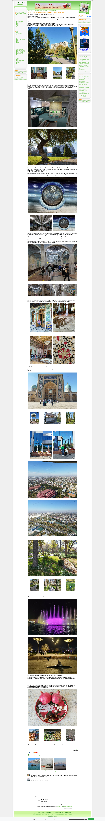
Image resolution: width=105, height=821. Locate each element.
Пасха (17, 59)
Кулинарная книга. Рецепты (21, 13)
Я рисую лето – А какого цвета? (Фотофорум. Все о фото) (83, 65)
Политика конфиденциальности (52, 816)
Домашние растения (19, 30)
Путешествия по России (20, 51)
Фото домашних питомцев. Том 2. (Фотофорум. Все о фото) (84, 63)
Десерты (17, 25)
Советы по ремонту (19, 11)
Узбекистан (32, 755)
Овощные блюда (19, 22)
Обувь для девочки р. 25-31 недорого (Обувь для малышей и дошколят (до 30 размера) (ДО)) (84, 91)
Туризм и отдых (19, 43)
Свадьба (17, 58)
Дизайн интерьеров (19, 10)
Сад (17, 35)
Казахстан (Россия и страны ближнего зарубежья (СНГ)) (83, 56)
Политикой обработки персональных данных (78, 819)
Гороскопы (50, 812)
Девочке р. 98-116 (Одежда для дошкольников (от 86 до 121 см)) (84, 93)
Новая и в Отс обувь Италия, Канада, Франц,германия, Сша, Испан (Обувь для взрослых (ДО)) (84, 79)
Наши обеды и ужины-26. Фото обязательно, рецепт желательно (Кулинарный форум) (84, 69)
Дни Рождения (18, 61)
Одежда (17, 40)
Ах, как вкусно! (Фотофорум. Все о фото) (84, 66)
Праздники (18, 57)
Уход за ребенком (67, 812)
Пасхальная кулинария (20, 60)
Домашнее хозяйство (20, 12)
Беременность (58, 812)
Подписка (46, 812)
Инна (76, 749)
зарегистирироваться (68, 806)
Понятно (91, 819)
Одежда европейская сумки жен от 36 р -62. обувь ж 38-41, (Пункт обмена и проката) (84, 81)
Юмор (17, 55)
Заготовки (18, 26)
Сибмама (39, 812)
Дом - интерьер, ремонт (20, 8)
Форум (84, 71)
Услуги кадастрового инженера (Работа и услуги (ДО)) (83, 89)
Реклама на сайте (21, 72)
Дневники (54, 812)
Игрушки (17, 42)
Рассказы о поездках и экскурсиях (41, 10)
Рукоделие (18, 38)
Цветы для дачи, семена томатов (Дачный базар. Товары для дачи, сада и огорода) (84, 77)
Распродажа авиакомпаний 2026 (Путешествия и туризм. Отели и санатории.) (84, 60)
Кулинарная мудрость (20, 27)
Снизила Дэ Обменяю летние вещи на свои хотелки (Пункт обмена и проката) (84, 83)
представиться (60, 806)
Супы (17, 19)
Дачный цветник (19, 33)
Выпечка (17, 23)
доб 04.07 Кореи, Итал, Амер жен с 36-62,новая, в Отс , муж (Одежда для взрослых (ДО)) (84, 87)
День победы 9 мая (19, 64)
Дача (17, 31)
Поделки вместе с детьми (20, 39)
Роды (63, 812)
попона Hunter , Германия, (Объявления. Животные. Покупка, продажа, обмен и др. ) (84, 85)
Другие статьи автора (74, 754)
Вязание (17, 41)
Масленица (18, 62)
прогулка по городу (37, 755)
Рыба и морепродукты (20, 21)
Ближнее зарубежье (19, 52)
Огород (17, 32)
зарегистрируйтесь (82, 21)
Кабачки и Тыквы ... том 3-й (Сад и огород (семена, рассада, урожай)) (84, 62)
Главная (36, 812)
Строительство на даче (20, 34)
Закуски (17, 16)
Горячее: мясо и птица (20, 20)
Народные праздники (20, 63)
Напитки (17, 24)
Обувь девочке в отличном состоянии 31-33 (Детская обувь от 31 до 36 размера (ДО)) (84, 95)
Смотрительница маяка (35, 778)
